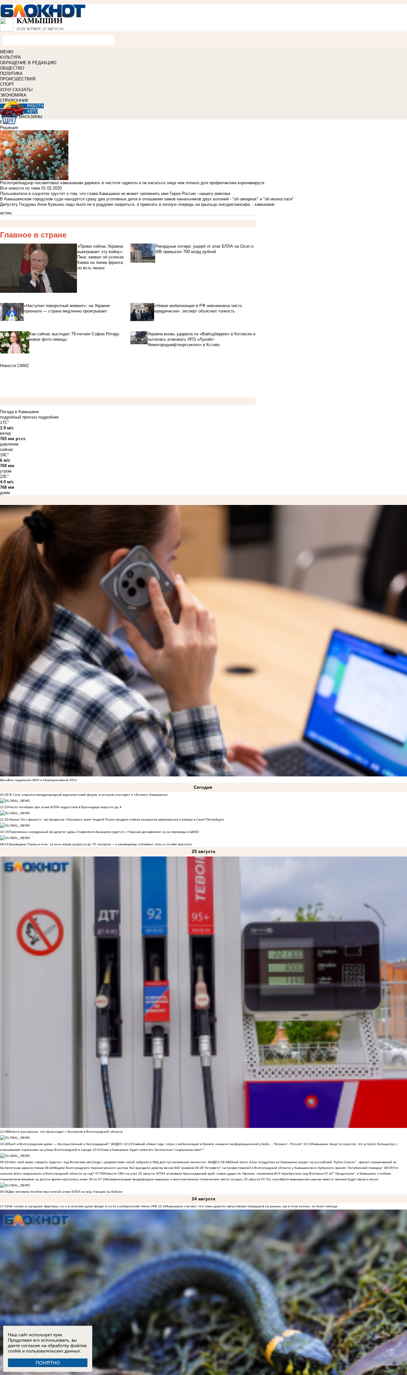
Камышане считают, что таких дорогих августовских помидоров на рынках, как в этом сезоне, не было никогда (252, 1206)
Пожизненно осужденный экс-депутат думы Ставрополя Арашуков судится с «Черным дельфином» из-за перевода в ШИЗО (104, 832)
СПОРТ (7, 84)
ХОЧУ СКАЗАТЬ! (16, 89)
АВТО (32, 111)
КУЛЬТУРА (10, 57)
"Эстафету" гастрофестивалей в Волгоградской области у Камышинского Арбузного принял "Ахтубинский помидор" (293, 1168)
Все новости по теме (20, 188)
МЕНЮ (6, 52)
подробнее (48, 417)
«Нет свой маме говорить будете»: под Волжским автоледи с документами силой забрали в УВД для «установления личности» (107, 1162)
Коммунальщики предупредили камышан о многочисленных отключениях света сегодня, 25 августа (183, 1179)
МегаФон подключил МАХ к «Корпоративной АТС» (38, 780)
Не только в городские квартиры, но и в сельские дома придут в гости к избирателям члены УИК (83, 1206)
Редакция (9, 127)
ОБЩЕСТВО (12, 68)
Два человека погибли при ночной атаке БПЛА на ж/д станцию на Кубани (65, 1191)
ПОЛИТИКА (11, 73)
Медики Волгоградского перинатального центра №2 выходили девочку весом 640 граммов (124, 1168)
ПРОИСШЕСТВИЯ (17, 79)
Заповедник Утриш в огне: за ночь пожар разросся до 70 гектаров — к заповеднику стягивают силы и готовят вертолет (100, 844)
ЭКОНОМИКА (13, 95)
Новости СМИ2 (14, 365)
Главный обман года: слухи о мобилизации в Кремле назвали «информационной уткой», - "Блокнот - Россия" (217, 1144)
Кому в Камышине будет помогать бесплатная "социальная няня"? (152, 1149)
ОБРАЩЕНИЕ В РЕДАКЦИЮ (28, 62)
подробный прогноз (18, 417)
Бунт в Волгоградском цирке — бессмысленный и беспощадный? (59, 1144)
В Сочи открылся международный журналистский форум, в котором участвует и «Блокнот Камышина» (88, 794)
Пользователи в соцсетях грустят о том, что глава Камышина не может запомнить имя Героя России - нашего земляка (115, 193)
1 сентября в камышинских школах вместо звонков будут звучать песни (323, 1179)
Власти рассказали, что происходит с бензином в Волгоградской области (66, 1131)
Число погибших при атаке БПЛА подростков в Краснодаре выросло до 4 (65, 807)
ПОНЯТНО (48, 1362)
